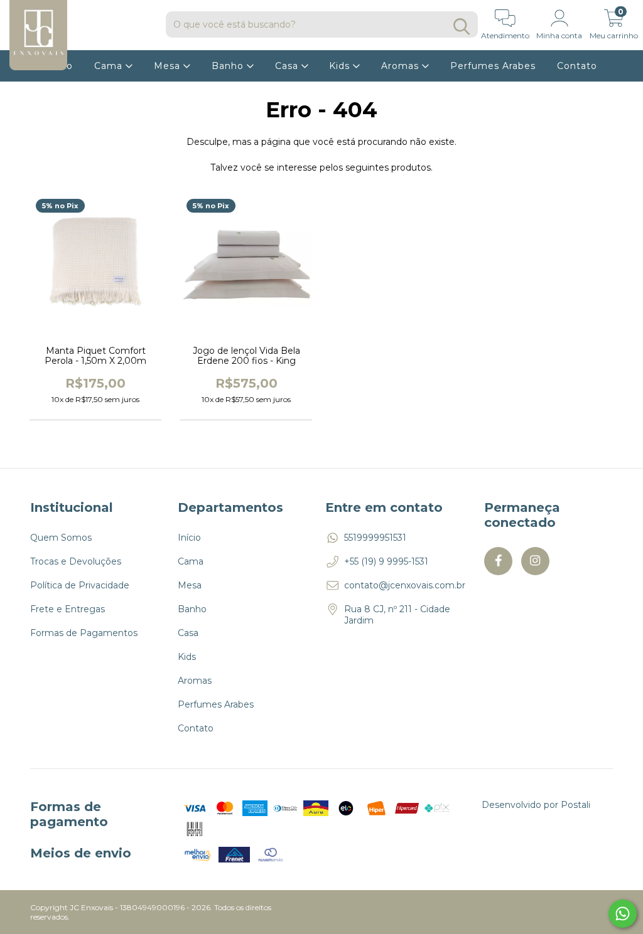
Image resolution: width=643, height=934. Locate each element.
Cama (110, 66)
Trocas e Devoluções (75, 561)
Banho (229, 66)
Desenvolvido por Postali (536, 804)
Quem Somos (61, 537)
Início (189, 537)
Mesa (168, 66)
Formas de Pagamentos (84, 633)
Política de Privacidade (79, 585)
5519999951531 (375, 537)
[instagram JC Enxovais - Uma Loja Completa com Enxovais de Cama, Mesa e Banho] (535, 561)
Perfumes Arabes (493, 66)
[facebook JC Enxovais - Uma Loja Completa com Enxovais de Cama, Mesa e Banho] (498, 561)
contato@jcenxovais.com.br (404, 585)
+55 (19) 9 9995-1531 (386, 561)
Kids (341, 66)
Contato (577, 66)
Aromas (401, 66)
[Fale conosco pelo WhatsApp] (622, 914)
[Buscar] (461, 26)
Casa (288, 66)
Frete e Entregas (67, 609)
